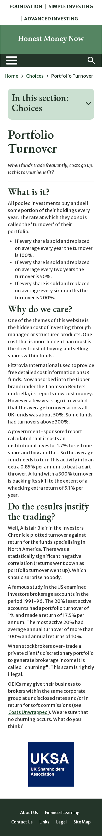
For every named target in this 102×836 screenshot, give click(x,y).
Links (44, 821)
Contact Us (22, 821)
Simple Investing (71, 6)
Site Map (82, 821)
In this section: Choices (40, 103)
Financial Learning (62, 812)
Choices (35, 76)
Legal (61, 821)
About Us (29, 812)
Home (11, 76)
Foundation (25, 6)
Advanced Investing (51, 19)
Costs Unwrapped (28, 712)
